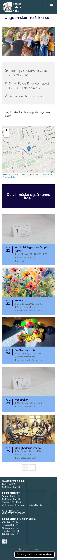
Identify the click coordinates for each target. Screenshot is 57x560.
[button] (43, 4)
